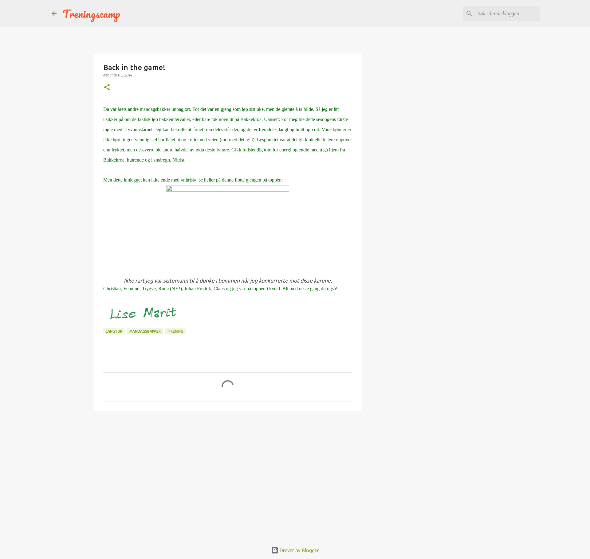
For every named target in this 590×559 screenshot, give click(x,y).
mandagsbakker (145, 331)
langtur (114, 331)
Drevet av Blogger (298, 550)
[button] (107, 88)
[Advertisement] (227, 463)
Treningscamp (91, 13)
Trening (175, 331)
